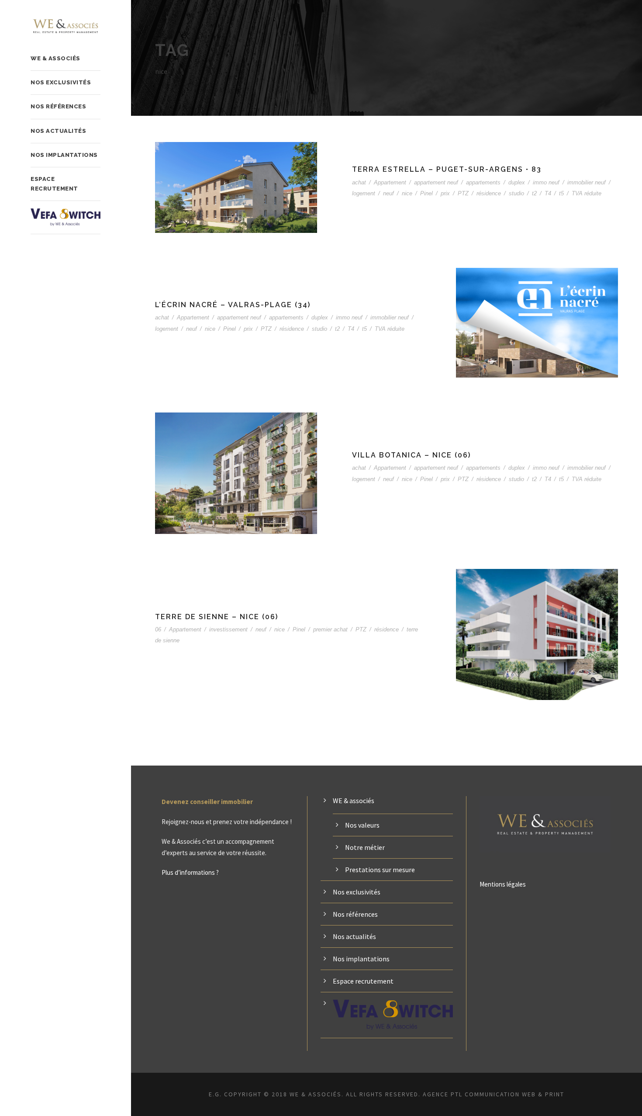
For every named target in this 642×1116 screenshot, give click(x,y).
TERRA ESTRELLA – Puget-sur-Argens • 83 (447, 169)
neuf (388, 193)
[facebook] (33, 1093)
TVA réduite (586, 193)
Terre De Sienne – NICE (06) (216, 617)
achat (359, 182)
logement (363, 193)
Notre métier (365, 847)
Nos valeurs (362, 825)
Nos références (58, 106)
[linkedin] (48, 1093)
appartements (483, 182)
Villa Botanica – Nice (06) (411, 455)
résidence (488, 193)
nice (407, 193)
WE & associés (55, 58)
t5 (561, 193)
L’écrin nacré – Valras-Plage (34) (233, 305)
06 (158, 629)
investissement (228, 629)
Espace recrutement (54, 184)
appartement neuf (436, 182)
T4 (548, 193)
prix (445, 193)
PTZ (463, 193)
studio (516, 193)
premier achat (330, 629)
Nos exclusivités (61, 82)
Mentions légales (503, 884)
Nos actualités (58, 131)
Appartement (390, 182)
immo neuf (546, 182)
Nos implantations (64, 155)
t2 (534, 193)
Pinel (426, 193)
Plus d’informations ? (190, 872)
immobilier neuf (586, 182)
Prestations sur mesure (380, 869)
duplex (516, 182)
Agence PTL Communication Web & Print (493, 1094)
